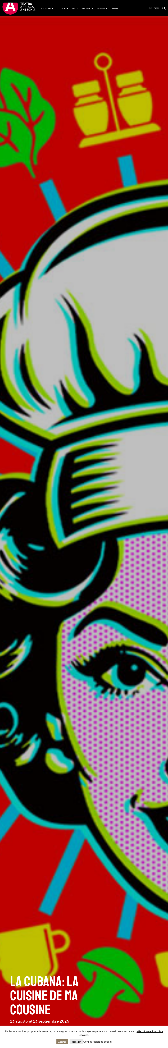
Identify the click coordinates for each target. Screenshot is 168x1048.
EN (158, 8)
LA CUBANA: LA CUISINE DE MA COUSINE (44, 996)
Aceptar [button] (62, 1042)
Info (74, 8)
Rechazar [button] (76, 1042)
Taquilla (101, 8)
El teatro (61, 8)
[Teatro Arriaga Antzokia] (18, 8)
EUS (150, 8)
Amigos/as (86, 8)
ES (155, 8)
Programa (46, 8)
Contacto (116, 8)
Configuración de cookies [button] (98, 1041)
